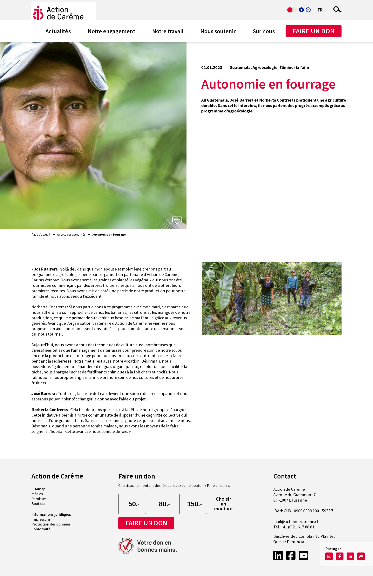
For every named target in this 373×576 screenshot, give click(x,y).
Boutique (38, 503)
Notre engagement (111, 31)
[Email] (329, 556)
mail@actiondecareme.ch (296, 521)
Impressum (40, 519)
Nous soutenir (218, 31)
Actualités (58, 31)
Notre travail (167, 31)
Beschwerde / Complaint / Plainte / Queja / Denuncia (304, 538)
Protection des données (50, 524)
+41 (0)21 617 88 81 (297, 527)
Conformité (40, 528)
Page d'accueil (40, 234)
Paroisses (38, 498)
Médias (37, 493)
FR (320, 10)
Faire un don (314, 31)
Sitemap (38, 488)
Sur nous (264, 31)
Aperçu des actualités (71, 234)
